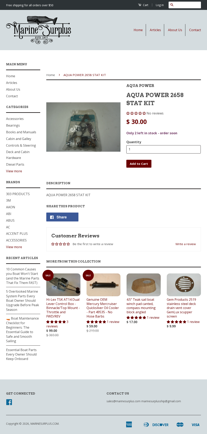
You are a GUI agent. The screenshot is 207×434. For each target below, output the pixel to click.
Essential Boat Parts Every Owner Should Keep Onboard (21, 354)
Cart (145, 5)
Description (58, 183)
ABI (8, 214)
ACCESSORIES (16, 240)
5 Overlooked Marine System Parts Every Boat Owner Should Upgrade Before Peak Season (22, 300)
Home (138, 30)
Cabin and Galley (18, 139)
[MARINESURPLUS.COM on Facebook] (9, 403)
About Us (175, 30)
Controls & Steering (21, 145)
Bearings (13, 125)
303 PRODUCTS (18, 194)
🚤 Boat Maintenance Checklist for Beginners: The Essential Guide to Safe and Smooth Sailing (22, 329)
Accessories (15, 118)
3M (8, 200)
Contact (195, 30)
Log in (160, 5)
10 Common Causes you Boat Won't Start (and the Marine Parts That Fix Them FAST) (22, 276)
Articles (155, 30)
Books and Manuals (21, 132)
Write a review (185, 244)
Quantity (133, 142)
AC (8, 227)
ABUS (10, 220)
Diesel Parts (15, 164)
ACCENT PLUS (17, 233)
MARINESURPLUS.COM (45, 424)
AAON (10, 207)
